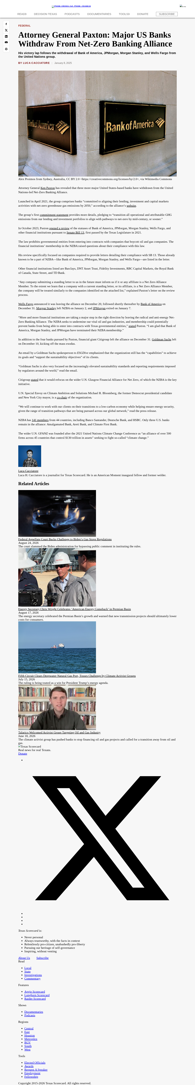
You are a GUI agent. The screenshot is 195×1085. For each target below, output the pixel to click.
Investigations (33, 975)
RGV (27, 1042)
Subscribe (167, 14)
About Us (24, 957)
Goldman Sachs (161, 339)
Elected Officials (34, 1062)
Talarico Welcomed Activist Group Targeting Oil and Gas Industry (59, 732)
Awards (29, 1066)
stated (132, 326)
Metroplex (30, 1039)
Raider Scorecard (35, 998)
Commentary (32, 978)
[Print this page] (6, 49)
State (27, 971)
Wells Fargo (25, 304)
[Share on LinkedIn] (6, 36)
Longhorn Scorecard (37, 995)
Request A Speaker (36, 1069)
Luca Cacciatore (36, 63)
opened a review (59, 228)
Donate (142, 14)
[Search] (183, 6)
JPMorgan (99, 308)
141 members (40, 420)
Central (29, 1028)
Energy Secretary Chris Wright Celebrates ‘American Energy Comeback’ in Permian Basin (74, 609)
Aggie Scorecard (34, 991)
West (27, 1049)
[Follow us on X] (100, 913)
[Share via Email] (6, 43)
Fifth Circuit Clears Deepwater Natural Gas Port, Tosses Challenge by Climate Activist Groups (77, 675)
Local (27, 968)
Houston (29, 1035)
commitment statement (54, 214)
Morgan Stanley (46, 308)
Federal (24, 25)
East (27, 1032)
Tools (123, 14)
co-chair (62, 397)
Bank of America (151, 304)
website (131, 205)
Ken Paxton (48, 188)
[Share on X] (6, 30)
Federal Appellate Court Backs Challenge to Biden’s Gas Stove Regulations (65, 539)
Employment (32, 1073)
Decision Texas (45, 14)
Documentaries (99, 14)
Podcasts (72, 14)
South (28, 1046)
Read (21, 14)
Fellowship (31, 1076)
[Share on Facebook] (6, 24)
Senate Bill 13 (75, 232)
